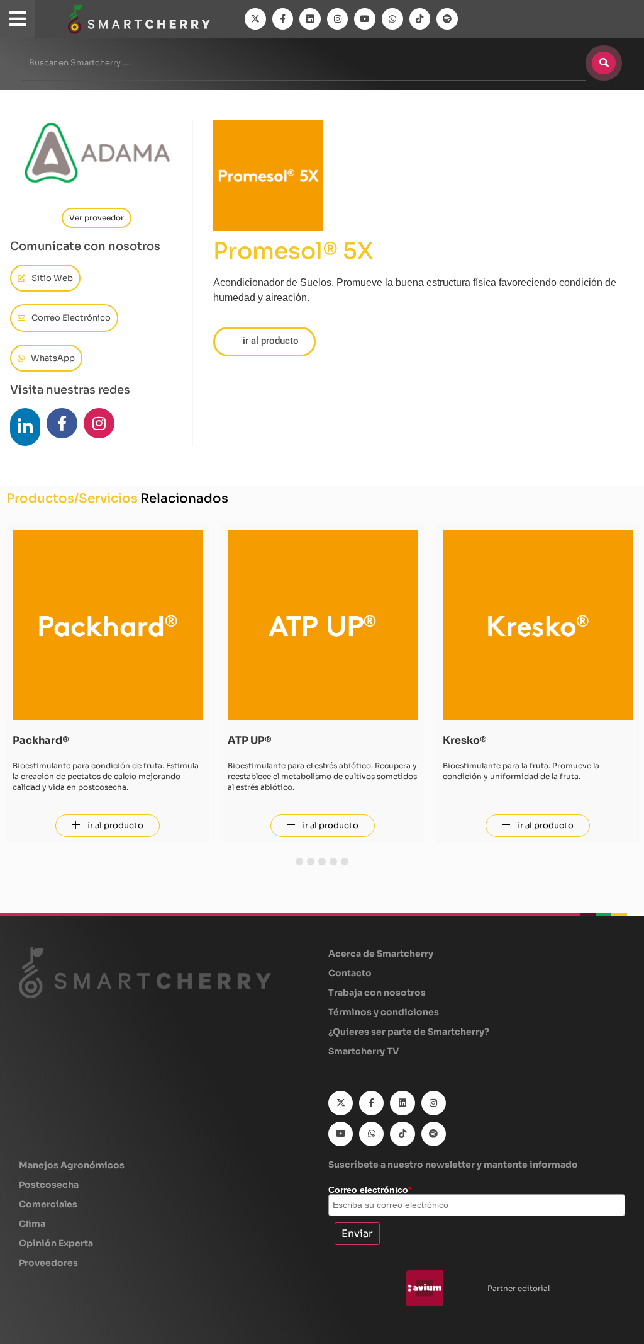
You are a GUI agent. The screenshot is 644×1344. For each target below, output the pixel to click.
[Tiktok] (420, 19)
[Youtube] (364, 19)
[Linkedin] (310, 19)
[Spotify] (447, 19)
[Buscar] (604, 63)
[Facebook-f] (283, 19)
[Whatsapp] (392, 19)
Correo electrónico (369, 1189)
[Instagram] (337, 19)
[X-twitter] (255, 19)
